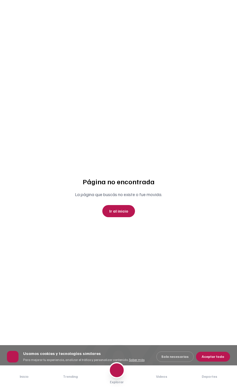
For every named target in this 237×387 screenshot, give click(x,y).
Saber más (137, 360)
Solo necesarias (175, 356)
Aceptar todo (213, 356)
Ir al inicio (118, 211)
